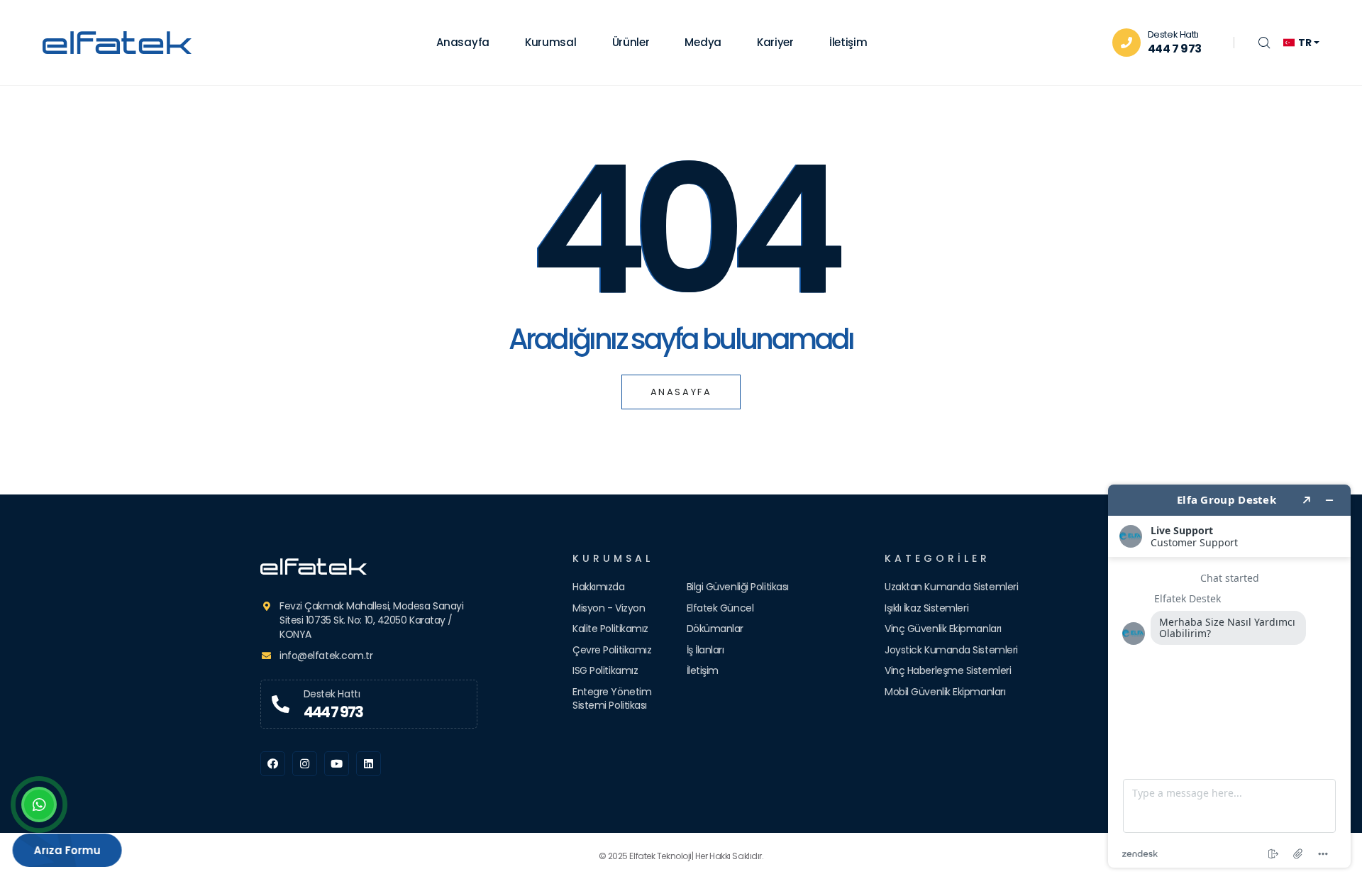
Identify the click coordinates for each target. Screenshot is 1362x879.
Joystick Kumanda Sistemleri (951, 650)
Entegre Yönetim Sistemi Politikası (611, 699)
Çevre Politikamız (611, 650)
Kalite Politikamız (610, 628)
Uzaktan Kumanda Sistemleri (951, 587)
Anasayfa (462, 42)
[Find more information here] (1229, 676)
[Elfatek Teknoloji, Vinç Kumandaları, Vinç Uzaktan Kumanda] (368, 566)
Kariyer (775, 42)
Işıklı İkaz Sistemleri (926, 608)
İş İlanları (705, 650)
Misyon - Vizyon (608, 608)
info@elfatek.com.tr (325, 655)
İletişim (848, 42)
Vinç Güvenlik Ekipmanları (943, 628)
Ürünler (631, 42)
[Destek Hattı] (280, 704)
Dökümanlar (715, 628)
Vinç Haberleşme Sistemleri (948, 670)
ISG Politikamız (605, 670)
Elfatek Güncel (720, 608)
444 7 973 (1175, 48)
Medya (703, 42)
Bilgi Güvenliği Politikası (738, 587)
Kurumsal (551, 42)
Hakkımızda (598, 587)
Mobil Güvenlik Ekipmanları (945, 692)
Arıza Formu (70, 850)
